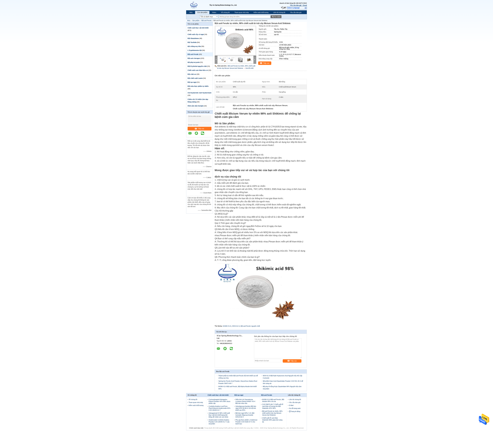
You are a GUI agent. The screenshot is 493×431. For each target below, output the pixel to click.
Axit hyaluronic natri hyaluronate (199, 93)
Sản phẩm (195, 20)
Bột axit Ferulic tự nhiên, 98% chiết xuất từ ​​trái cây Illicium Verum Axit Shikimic (272, 413)
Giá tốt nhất (249, 68)
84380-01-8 (227, 326)
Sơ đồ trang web (295, 408)
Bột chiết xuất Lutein (195, 78)
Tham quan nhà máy (241, 12)
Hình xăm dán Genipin (195, 106)
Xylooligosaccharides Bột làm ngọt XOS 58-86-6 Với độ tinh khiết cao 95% (245, 408)
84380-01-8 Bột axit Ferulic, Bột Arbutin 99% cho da (273, 400)
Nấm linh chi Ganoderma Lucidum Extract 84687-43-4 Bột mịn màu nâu (245, 401)
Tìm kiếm (277, 17)
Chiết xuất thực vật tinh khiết (198, 28)
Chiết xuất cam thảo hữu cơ (198, 70)
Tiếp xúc (201, 129)
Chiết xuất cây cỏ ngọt (196, 34)
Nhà (190, 12)
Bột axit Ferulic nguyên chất (250, 326)
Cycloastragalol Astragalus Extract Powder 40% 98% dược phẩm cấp (219, 401)
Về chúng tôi (225, 12)
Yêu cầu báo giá (295, 5)
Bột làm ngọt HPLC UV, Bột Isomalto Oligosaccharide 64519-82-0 (244, 415)
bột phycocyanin (194, 62)
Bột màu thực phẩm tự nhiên (198, 86)
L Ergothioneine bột (195, 50)
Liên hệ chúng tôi (279, 12)
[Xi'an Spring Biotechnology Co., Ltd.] (197, 5)
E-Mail (291, 405)
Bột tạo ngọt (192, 82)
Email (305, 5)
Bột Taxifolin (192, 42)
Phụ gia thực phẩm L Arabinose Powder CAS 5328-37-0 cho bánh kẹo (246, 422)
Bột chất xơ (192, 74)
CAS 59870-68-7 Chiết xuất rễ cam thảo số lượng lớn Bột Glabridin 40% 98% (272, 406)
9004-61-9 (236, 326)
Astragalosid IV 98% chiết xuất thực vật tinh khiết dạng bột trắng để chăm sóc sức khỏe (219, 415)
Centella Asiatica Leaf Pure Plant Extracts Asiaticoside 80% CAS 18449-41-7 (219, 408)
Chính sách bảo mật (196, 428)
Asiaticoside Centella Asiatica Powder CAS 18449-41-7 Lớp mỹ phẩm (219, 422)
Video (214, 12)
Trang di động (295, 411)
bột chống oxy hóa (194, 46)
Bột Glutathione (193, 38)
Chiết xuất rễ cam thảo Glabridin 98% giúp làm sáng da (272, 420)
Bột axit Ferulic (206, 20)
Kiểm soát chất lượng (261, 12)
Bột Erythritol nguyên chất (197, 66)
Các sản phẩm (202, 12)
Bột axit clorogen (194, 58)
